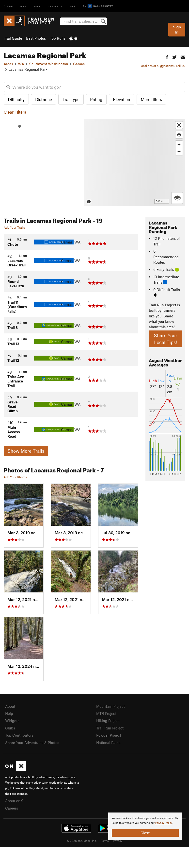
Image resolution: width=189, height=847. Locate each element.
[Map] (134, 162)
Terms (105, 840)
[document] (145, 826)
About (10, 706)
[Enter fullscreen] (179, 125)
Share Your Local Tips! (165, 339)
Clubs (10, 728)
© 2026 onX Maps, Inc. (82, 840)
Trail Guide (13, 38)
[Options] (177, 198)
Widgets (12, 720)
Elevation (121, 99)
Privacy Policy (163, 823)
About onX (14, 800)
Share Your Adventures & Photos (32, 742)
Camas (79, 64)
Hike (37, 6)
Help (9, 713)
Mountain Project (110, 706)
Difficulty (16, 99)
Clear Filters (15, 111)
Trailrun (55, 6)
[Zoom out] (179, 151)
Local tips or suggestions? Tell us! (162, 66)
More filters (151, 99)
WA (21, 64)
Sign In (177, 29)
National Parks (108, 742)
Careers (11, 808)
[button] (167, 56)
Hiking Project (108, 720)
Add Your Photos (15, 477)
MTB (23, 6)
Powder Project (108, 735)
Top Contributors (19, 735)
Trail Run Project (110, 728)
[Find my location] (179, 134)
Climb (8, 6)
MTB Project (106, 713)
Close (145, 832)
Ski (72, 6)
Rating (96, 99)
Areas (8, 64)
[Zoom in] (179, 144)
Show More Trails (25, 451)
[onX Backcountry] (98, 6)
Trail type (71, 99)
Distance (43, 99)
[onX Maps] (15, 769)
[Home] (31, 21)
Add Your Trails (14, 227)
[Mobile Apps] (73, 38)
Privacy (117, 840)
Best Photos (36, 38)
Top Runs (57, 38)
